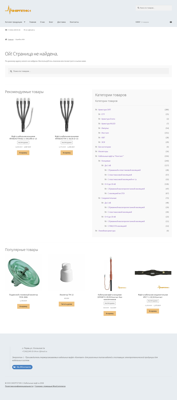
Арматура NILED (108, 123)
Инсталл (105, 133)
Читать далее (66, 304)
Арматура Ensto (108, 119)
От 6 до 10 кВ (110, 184)
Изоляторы (103, 151)
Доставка (61, 22)
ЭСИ (103, 142)
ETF (103, 114)
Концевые (106, 161)
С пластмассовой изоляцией (120, 175)
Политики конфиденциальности (19, 386)
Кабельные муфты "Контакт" (111, 156)
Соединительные (109, 198)
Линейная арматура (106, 230)
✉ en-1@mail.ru (29, 30)
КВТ (103, 137)
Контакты (74, 22)
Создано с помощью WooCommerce (50, 386)
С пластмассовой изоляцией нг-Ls (122, 179)
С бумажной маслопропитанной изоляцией (126, 189)
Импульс (105, 128)
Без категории (104, 147)
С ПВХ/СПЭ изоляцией (117, 226)
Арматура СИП (104, 109)
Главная (32, 22)
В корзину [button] (23, 153)
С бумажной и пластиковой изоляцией (124, 170)
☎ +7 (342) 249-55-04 (12, 30)
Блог (51, 22)
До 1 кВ (108, 165)
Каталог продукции (13, 22)
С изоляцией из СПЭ (116, 193)
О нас (42, 22)
